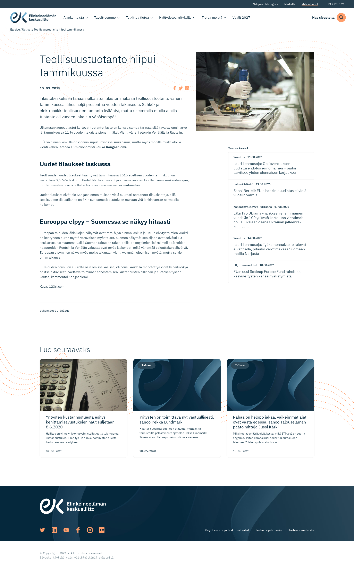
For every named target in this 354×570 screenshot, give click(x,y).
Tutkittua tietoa (137, 17)
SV (342, 4)
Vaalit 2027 (241, 17)
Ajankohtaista (74, 17)
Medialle (289, 4)
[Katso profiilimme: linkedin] (54, 530)
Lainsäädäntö (243, 184)
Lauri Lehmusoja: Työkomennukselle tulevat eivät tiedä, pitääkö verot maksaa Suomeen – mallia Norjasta (271, 249)
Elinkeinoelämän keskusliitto (33, 17)
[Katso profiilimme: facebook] (78, 530)
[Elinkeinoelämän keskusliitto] (73, 506)
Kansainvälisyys (246, 207)
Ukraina (266, 207)
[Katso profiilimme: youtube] (66, 530)
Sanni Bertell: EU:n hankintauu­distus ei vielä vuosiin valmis (270, 193)
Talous (146, 365)
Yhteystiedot (310, 4)
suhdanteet (48, 310)
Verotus (239, 157)
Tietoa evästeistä (301, 530)
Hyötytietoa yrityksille (175, 17)
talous (64, 310)
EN (335, 4)
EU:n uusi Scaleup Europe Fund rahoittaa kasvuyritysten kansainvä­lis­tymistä (267, 273)
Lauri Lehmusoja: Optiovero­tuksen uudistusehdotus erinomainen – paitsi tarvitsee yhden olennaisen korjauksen (265, 168)
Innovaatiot (248, 265)
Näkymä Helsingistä (265, 4)
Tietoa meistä (212, 17)
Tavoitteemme (105, 17)
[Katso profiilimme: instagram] (90, 530)
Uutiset (27, 29)
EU (235, 265)
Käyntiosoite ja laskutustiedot (227, 530)
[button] (341, 17)
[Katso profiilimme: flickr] (102, 530)
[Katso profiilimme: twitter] (42, 530)
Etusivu (15, 29)
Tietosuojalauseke (268, 530)
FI (329, 4)
